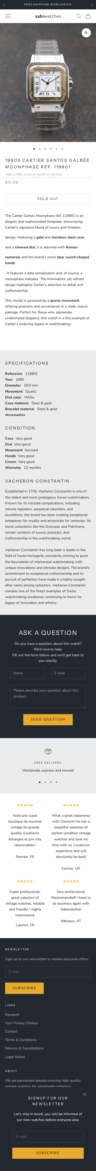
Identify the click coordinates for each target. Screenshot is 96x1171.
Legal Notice (15, 1056)
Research (12, 1014)
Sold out (48, 199)
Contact (11, 1031)
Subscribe (48, 1153)
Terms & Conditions (21, 1039)
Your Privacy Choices (21, 1023)
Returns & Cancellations (24, 1048)
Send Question (48, 719)
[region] (48, 760)
